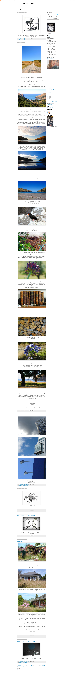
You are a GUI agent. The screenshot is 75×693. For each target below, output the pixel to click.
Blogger (41, 686)
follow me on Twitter (54, 101)
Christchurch (23, 485)
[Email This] (30, 38)
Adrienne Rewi (50, 36)
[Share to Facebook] (32, 410)
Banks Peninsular (21, 411)
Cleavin (23, 39)
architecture (20, 485)
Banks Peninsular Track (25, 411)
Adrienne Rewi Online (25, 4)
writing (31, 411)
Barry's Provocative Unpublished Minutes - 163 (27, 14)
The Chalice (26, 485)
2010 (48, 96)
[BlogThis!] (31, 38)
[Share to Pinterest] (33, 38)
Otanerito (30, 411)
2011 (48, 95)
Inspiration (19, 44)
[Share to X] (32, 38)
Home (31, 665)
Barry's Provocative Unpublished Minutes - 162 (27, 490)
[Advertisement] (53, 135)
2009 (48, 97)
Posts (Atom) (22, 666)
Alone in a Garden (21, 541)
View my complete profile (50, 58)
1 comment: (27, 410)
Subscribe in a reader (49, 104)
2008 (48, 98)
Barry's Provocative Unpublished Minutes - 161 (27, 515)
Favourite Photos (21, 414)
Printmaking (25, 39)
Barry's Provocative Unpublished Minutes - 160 (27, 641)
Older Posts (43, 665)
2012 (48, 94)
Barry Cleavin (20, 39)
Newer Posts (19, 665)
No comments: (27, 38)
